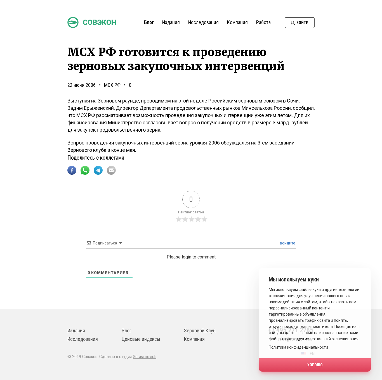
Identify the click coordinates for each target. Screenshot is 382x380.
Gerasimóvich (144, 356)
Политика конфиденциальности (298, 347)
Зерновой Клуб (200, 331)
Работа (263, 22)
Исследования (203, 22)
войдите (287, 243)
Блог (149, 22)
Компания (237, 22)
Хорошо (315, 365)
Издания (171, 22)
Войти (302, 22)
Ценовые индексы (141, 339)
